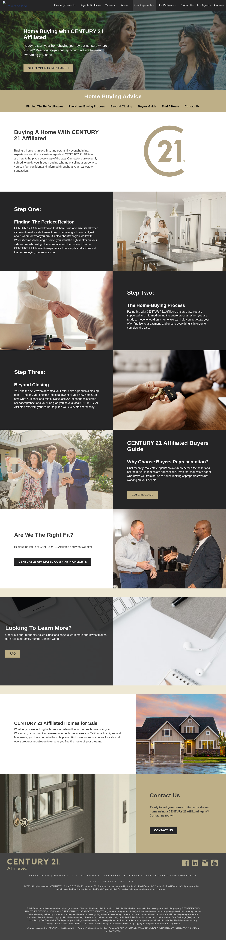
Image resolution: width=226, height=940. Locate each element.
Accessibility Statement (101, 875)
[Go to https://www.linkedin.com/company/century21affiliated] (195, 862)
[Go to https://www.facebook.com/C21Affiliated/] (185, 862)
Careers (112, 7)
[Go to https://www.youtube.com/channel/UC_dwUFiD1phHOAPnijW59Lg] (214, 862)
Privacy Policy (66, 875)
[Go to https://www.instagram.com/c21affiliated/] (204, 862)
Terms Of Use (39, 875)
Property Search (66, 7)
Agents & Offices (91, 5)
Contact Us (187, 5)
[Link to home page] (17, 6)
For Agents (204, 5)
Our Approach (145, 7)
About (126, 7)
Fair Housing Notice (140, 875)
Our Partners (167, 7)
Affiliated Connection (178, 875)
